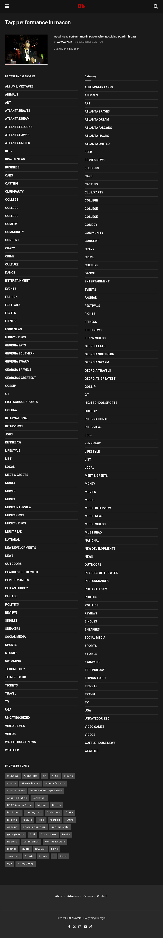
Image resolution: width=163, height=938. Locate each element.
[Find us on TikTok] (90, 926)
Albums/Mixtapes (19, 86)
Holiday (11, 410)
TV (7, 701)
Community (14, 232)
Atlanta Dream (17, 118)
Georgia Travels (18, 369)
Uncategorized (17, 717)
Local (10, 466)
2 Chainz (12, 776)
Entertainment (17, 280)
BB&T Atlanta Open (19, 805)
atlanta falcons (55, 783)
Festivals (13, 305)
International (16, 418)
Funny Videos (15, 337)
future (70, 819)
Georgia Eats (15, 345)
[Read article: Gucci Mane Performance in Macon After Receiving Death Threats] (26, 50)
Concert (12, 240)
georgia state (60, 827)
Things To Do (15, 677)
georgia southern (34, 827)
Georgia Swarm (17, 361)
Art (8, 102)
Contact (102, 896)
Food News (13, 329)
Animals (11, 94)
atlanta (11, 783)
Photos (11, 596)
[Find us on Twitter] (74, 926)
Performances (17, 580)
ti (54, 856)
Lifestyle (12, 450)
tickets (11, 685)
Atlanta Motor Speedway (46, 790)
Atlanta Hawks (17, 135)
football (55, 819)
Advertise (73, 896)
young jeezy (26, 863)
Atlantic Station (17, 798)
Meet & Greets (16, 475)
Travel (10, 693)
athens (68, 776)
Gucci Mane (49, 834)
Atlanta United (17, 143)
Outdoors (13, 564)
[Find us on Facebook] (69, 926)
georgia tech (15, 834)
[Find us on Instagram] (79, 926)
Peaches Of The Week (21, 572)
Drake (69, 812)
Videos (10, 734)
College (11, 199)
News (9, 555)
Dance (10, 272)
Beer (8, 151)
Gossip (10, 386)
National (12, 539)
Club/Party (14, 191)
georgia (12, 827)
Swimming (13, 661)
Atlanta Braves (17, 110)
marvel (11, 849)
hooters (12, 841)
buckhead (13, 812)
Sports (11, 645)
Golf (32, 834)
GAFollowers (65, 42)
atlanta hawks (16, 790)
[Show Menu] (7, 6)
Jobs (9, 434)
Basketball (39, 798)
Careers (88, 896)
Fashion (11, 297)
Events (11, 288)
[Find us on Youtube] (85, 926)
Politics (12, 604)
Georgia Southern (20, 353)
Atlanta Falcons (18, 127)
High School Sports (21, 402)
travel (63, 856)
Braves (56, 805)
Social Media (15, 636)
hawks (66, 834)
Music (10, 499)
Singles (11, 620)
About (59, 896)
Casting (11, 183)
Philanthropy (16, 588)
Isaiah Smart (31, 841)
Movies (10, 491)
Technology (15, 669)
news (54, 849)
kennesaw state (55, 841)
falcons (12, 819)
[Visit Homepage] (81, 6)
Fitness (11, 321)
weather (12, 750)
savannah (13, 856)
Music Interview (18, 507)
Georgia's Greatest (20, 377)
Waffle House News (20, 742)
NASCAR (40, 849)
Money (10, 483)
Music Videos (15, 523)
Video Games (15, 726)
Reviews (11, 612)
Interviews (14, 426)
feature (27, 819)
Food (41, 819)
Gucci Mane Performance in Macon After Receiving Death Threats (95, 36)
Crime (9, 256)
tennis (43, 856)
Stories (11, 653)
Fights (10, 313)
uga (9, 863)
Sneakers (12, 628)
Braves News (15, 159)
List (8, 458)
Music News (14, 515)
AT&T (55, 776)
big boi (42, 805)
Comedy (11, 224)
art (44, 776)
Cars (9, 175)
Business (12, 167)
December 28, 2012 (87, 42)
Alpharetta (30, 776)
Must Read (13, 531)
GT (7, 394)
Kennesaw (13, 442)
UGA (8, 709)
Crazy (10, 248)
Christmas (53, 812)
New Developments (20, 547)
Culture (11, 264)
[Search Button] (156, 6)
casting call (33, 812)
